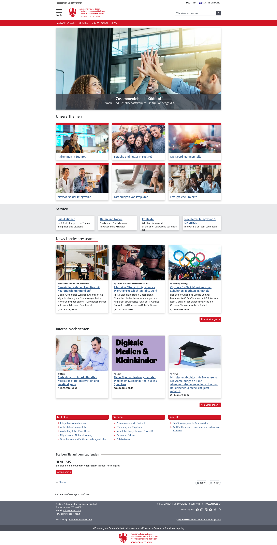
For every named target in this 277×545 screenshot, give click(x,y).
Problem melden (212, 504)
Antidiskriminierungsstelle (73, 427)
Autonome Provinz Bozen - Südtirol (80, 504)
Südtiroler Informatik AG (80, 519)
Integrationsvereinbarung (73, 423)
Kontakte (148, 219)
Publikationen (99, 23)
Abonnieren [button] (63, 472)
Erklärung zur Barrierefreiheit (109, 528)
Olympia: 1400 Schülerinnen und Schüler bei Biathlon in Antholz (191, 288)
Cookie (157, 528)
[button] (138, 101)
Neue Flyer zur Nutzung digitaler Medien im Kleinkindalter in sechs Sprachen (135, 381)
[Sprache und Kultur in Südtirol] (138, 138)
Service (83, 23)
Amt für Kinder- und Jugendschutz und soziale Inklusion (196, 428)
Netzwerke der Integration (74, 196)
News (114, 23)
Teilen (202, 482)
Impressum (133, 528)
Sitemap (63, 482)
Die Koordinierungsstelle (185, 156)
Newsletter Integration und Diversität (135, 431)
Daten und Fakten (111, 219)
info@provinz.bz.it (72, 510)
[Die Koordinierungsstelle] (195, 138)
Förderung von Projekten (129, 427)
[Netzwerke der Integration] (82, 179)
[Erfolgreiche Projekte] (195, 179)
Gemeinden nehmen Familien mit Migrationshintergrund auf (79, 288)
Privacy (146, 528)
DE (188, 2)
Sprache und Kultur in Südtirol (133, 156)
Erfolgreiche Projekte (183, 196)
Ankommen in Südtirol (72, 156)
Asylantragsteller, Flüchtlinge (75, 431)
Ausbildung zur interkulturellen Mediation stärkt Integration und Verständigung (78, 381)
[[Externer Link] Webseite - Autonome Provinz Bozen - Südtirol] (87, 12)
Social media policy (174, 528)
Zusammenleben (66, 23)
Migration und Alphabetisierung (76, 435)
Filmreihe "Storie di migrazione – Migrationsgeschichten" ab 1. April (135, 288)
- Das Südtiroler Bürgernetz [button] (199, 519)
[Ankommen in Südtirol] (82, 138)
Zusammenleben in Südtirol (130, 423)
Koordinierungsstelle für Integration (190, 423)
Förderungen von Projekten (131, 196)
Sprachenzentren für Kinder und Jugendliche (83, 439)
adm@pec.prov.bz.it (70, 514)
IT (194, 2)
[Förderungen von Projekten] (138, 179)
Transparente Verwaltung (172, 504)
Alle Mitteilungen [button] (210, 319)
